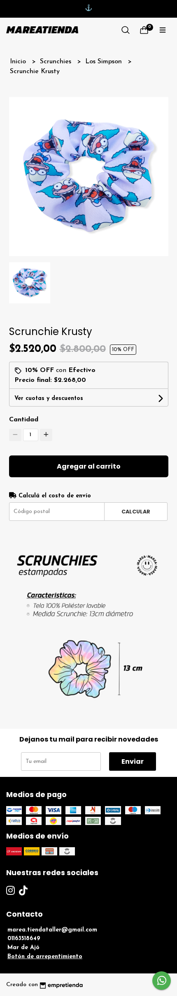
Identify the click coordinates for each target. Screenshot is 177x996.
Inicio (19, 61)
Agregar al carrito (89, 466)
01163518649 (23, 939)
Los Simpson (104, 61)
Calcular (135, 511)
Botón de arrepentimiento (44, 957)
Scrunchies (56, 61)
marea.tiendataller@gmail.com (52, 930)
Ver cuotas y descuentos (48, 398)
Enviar (132, 761)
